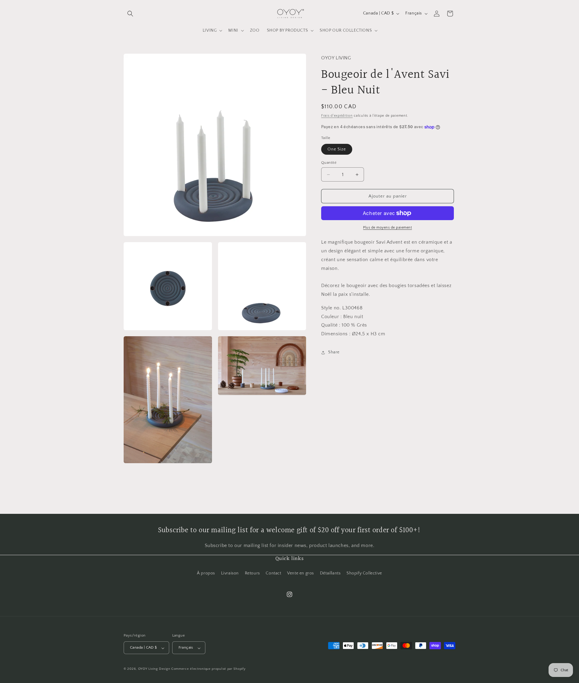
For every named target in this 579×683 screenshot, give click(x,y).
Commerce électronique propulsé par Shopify (208, 669)
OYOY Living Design (154, 669)
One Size (336, 149)
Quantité (329, 162)
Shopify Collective (364, 573)
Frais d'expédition (337, 115)
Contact (273, 573)
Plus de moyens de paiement (387, 227)
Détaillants (330, 573)
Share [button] (334, 352)
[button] (130, 13)
